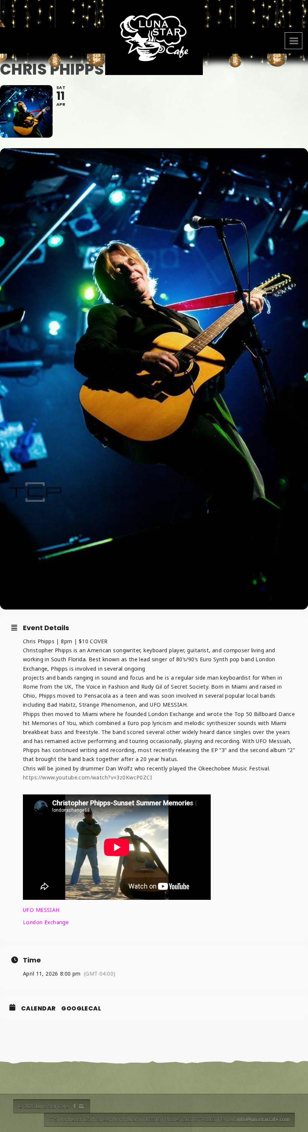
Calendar (38, 1008)
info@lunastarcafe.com (263, 1119)
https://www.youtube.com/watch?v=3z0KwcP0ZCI (87, 777)
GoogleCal (81, 1008)
